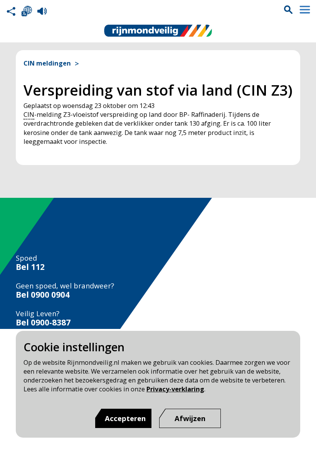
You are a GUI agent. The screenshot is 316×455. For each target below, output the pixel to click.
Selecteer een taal (26, 11)
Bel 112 (30, 267)
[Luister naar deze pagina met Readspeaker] (42, 11)
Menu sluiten (304, 9)
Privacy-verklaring (175, 388)
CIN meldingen (47, 63)
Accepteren (125, 418)
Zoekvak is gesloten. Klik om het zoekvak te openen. (288, 9)
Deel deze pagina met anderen (11, 11)
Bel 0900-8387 (43, 322)
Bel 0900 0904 (43, 295)
